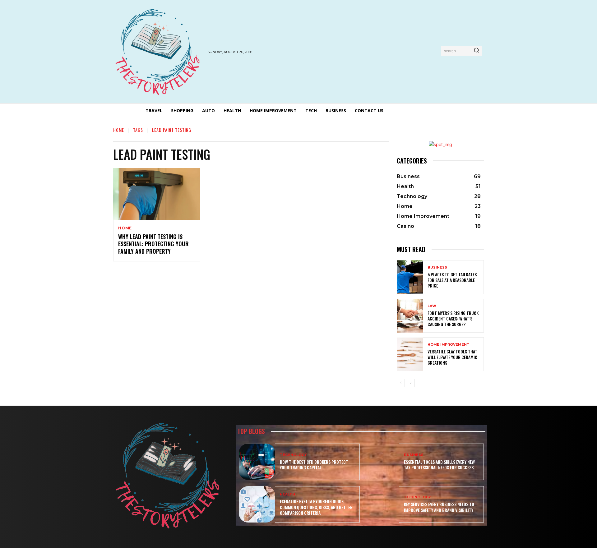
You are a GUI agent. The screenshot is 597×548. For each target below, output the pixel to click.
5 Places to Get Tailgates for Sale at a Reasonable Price (452, 280)
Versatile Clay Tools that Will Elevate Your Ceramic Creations (452, 357)
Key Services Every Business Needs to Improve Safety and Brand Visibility (439, 507)
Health (287, 494)
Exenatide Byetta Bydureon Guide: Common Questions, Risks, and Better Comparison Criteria (316, 507)
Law (432, 306)
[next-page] (410, 383)
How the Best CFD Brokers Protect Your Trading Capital (314, 464)
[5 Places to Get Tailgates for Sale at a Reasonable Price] (410, 277)
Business (437, 267)
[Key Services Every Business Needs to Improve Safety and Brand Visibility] (381, 504)
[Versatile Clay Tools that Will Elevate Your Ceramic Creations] (410, 354)
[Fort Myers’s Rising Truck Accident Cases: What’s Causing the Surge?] (410, 316)
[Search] (476, 51)
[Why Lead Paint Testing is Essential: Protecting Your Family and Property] (156, 194)
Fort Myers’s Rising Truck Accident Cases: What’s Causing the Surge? (453, 318)
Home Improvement (449, 344)
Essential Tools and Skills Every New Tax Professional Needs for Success (439, 464)
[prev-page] (401, 383)
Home (118, 130)
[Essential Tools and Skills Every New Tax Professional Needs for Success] (381, 462)
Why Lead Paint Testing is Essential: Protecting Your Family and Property (153, 244)
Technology (293, 455)
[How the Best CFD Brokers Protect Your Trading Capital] (257, 462)
